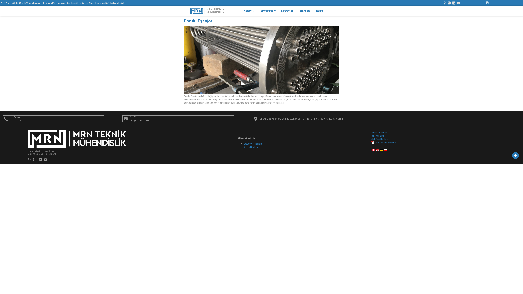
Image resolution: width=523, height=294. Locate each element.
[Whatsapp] (444, 3)
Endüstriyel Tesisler (253, 144)
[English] (378, 150)
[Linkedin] (454, 3)
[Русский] (385, 150)
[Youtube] (458, 3)
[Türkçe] (374, 150)
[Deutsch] (382, 150)
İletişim (319, 11)
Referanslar (287, 11)
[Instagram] (449, 3)
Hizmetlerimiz (266, 11)
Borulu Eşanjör (198, 21)
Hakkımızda (304, 11)
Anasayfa (249, 11)
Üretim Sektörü (251, 147)
